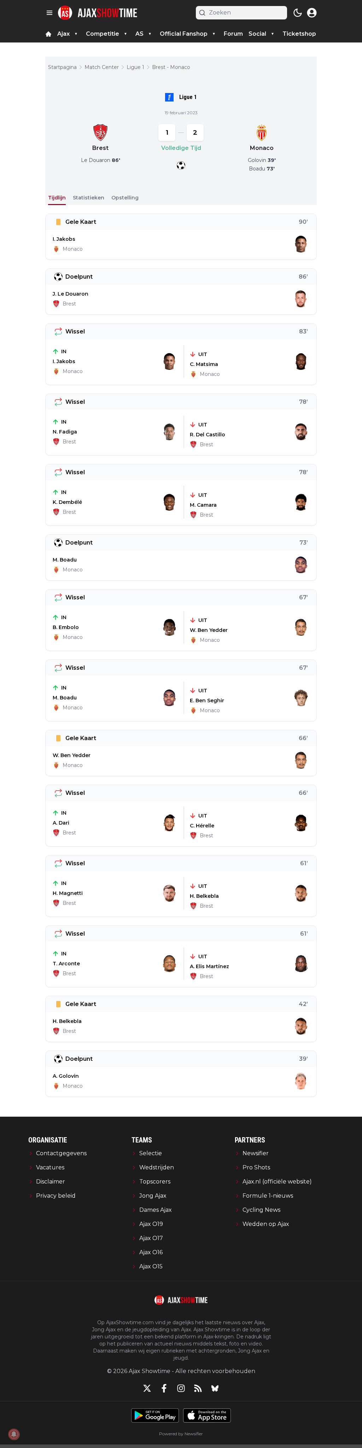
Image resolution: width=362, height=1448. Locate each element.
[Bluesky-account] (215, 1388)
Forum (233, 33)
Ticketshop (299, 33)
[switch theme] (298, 13)
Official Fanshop (184, 33)
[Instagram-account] (181, 1388)
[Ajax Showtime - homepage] (97, 13)
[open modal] (312, 13)
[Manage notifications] (13, 1434)
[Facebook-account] (164, 1388)
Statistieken (88, 197)
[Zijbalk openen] (49, 12)
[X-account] (147, 1388)
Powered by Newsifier (181, 1433)
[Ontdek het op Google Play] (155, 1415)
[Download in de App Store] (207, 1415)
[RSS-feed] (198, 1388)
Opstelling (125, 197)
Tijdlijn (57, 197)
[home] (48, 34)
